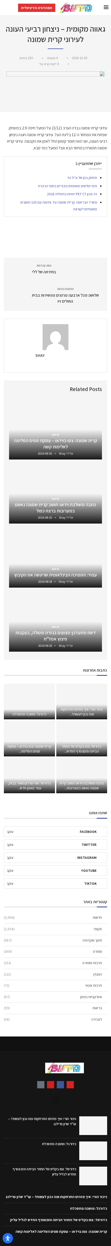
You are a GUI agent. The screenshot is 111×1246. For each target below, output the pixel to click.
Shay (40, 355)
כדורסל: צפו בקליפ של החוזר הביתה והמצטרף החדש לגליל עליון (58, 1219)
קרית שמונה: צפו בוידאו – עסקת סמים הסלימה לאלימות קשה (55, 443)
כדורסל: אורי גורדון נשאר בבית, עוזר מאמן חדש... (29, 785)
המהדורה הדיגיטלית (36, 7)
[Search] (5, 7)
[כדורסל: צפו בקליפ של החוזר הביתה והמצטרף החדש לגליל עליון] (81, 738)
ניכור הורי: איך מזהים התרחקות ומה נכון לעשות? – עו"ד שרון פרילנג (56, 1196)
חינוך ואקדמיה (53, 940)
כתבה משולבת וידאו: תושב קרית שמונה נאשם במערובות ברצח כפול (55, 508)
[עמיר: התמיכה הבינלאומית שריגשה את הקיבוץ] (55, 557)
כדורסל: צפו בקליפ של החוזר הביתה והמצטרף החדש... (81, 749)
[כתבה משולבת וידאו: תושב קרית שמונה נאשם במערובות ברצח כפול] (55, 493)
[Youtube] (50, 1084)
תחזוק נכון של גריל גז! (82, 177)
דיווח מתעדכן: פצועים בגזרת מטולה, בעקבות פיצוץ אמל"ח (55, 636)
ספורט (53, 951)
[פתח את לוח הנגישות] (8, 1238)
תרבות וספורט (53, 962)
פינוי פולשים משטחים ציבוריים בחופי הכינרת (67, 186)
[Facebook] (60, 1084)
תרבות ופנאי (53, 985)
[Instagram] (70, 1084)
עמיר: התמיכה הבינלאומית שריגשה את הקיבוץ (55, 575)
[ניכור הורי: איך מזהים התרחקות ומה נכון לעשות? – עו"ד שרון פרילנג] (81, 701)
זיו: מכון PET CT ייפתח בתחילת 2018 (72, 194)
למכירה (53, 1019)
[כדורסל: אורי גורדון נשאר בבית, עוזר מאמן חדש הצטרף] (29, 775)
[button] (55, 1100)
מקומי (53, 929)
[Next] (14, 389)
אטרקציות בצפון (53, 996)
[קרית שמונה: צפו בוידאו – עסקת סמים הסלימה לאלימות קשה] (55, 429)
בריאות (53, 1008)
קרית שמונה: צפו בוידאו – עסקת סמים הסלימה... (29, 749)
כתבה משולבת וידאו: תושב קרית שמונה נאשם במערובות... (81, 785)
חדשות (53, 917)
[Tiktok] (40, 1084)
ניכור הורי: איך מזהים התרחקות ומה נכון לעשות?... (81, 711)
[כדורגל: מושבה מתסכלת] (29, 701)
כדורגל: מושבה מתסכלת (29, 714)
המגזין (53, 974)
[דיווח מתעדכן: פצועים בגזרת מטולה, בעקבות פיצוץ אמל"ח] (55, 621)
